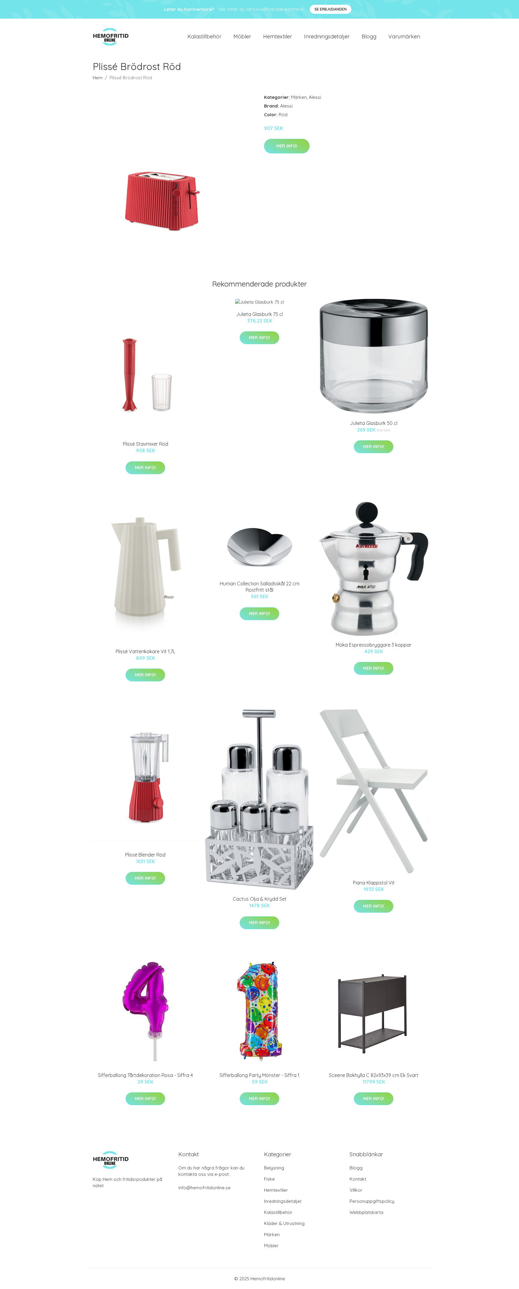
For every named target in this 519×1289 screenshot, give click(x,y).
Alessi (315, 97)
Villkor (356, 1190)
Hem (97, 77)
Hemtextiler (277, 36)
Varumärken (404, 36)
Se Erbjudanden (330, 9)
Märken (299, 97)
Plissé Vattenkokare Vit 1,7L (145, 651)
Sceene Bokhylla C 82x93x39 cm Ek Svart (373, 1075)
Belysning (274, 1168)
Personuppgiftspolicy (372, 1201)
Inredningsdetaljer (327, 36)
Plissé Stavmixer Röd (145, 444)
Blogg (369, 36)
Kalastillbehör (204, 36)
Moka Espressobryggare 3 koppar (373, 645)
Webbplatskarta (366, 1212)
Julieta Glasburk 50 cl (373, 423)
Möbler (242, 36)
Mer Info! (286, 146)
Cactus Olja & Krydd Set (260, 899)
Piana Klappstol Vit (374, 883)
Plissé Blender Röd (145, 855)
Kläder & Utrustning (284, 1223)
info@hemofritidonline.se (204, 1187)
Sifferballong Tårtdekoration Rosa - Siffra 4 (145, 1075)
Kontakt (358, 1179)
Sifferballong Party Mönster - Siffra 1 (259, 1075)
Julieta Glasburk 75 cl (259, 314)
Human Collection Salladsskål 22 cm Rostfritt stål (259, 587)
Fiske (269, 1179)
